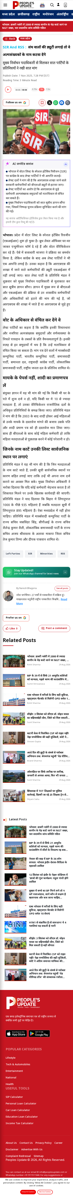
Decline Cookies (45, 1192)
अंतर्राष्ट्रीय (63, 14)
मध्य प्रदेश (8, 14)
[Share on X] (49, 102)
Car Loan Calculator (18, 1110)
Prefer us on (14, 618)
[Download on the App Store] (16, 1033)
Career (58, 1143)
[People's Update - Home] (23, 5)
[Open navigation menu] (5, 5)
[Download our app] (65, 5)
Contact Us (26, 1143)
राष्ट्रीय (36, 14)
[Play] (8, 89)
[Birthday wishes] (42, 5)
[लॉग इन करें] (58, 4)
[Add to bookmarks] (42, 102)
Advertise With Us (31, 1149)
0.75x (34, 89)
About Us (11, 1143)
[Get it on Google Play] (39, 1033)
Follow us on (14, 102)
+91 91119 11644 (31, 1175)
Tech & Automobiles (18, 1064)
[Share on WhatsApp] (55, 102)
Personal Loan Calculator (21, 1103)
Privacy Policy (43, 1143)
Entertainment (14, 1071)
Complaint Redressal (18, 1156)
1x (42, 89)
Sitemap (39, 1156)
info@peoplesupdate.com (51, 1172)
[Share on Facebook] (61, 102)
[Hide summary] (66, 164)
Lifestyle (10, 1058)
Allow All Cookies (28, 1192)
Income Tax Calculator (19, 1123)
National (11, 1077)
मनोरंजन (48, 14)
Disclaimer (12, 1149)
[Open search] (52, 5)
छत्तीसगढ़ (24, 14)
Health (10, 1084)
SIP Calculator (14, 1097)
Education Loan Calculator (22, 1117)
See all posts (62, 588)
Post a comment (56, 628)
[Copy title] (67, 102)
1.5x (48, 89)
